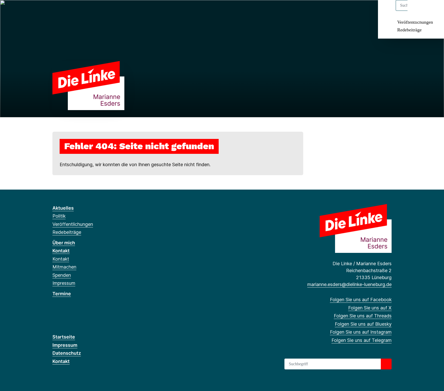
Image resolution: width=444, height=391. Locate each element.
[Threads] (72, 10)
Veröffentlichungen (415, 22)
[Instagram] (89, 10)
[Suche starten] (386, 364)
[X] (63, 10)
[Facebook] (55, 10)
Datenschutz (66, 353)
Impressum (63, 283)
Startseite (63, 337)
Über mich (63, 242)
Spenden (61, 275)
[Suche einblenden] (418, 10)
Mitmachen (64, 267)
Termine (61, 293)
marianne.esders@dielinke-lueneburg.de (349, 284)
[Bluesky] (80, 10)
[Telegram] (97, 10)
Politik (59, 216)
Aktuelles (63, 208)
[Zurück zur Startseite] (88, 85)
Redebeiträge (409, 29)
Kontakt (61, 250)
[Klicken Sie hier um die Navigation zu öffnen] (433, 10)
